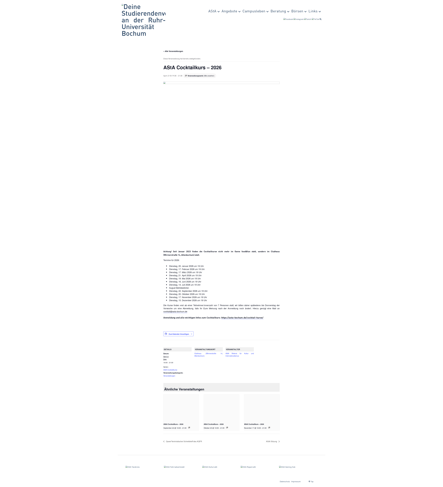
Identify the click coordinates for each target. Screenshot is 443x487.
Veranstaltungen (169, 376)
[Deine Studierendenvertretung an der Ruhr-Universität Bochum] (144, 20)
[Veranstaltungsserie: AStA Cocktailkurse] (189, 427)
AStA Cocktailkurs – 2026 (173, 424)
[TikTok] (315, 19)
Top (311, 482)
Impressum (296, 482)
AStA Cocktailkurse (170, 370)
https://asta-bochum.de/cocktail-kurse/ (242, 318)
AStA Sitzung (271, 441)
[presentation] (181, 407)
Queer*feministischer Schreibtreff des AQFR (184, 441)
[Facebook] (288, 19)
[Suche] (320, 19)
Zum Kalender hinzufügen (179, 334)
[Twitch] (307, 19)
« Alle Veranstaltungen (173, 51)
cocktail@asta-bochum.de (175, 311)
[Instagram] (298, 19)
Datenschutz (285, 482)
